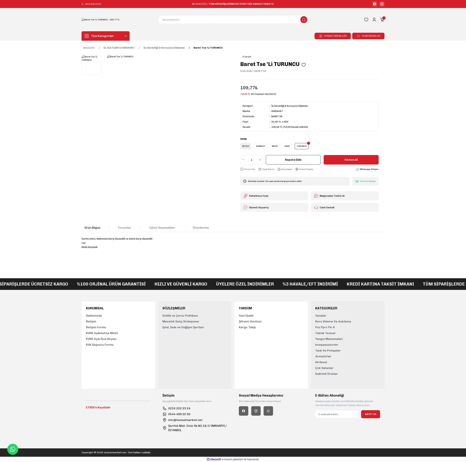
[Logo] (101, 19)
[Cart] (382, 19)
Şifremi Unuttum (250, 321)
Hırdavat (321, 362)
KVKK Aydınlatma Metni (102, 333)
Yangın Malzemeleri (329, 339)
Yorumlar (124, 227)
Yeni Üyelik (246, 315)
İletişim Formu (96, 327)
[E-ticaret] (232, 459)
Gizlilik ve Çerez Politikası (180, 315)
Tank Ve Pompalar (328, 350)
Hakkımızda (94, 315)
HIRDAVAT (277, 111)
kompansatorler (326, 344)
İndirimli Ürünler (326, 373)
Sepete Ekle (293, 159)
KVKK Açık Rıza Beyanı (101, 339)
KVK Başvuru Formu (100, 344)
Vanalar (320, 315)
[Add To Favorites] (304, 65)
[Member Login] (374, 19)
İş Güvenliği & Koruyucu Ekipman (289, 106)
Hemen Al (351, 159)
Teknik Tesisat (325, 333)
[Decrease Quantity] (242, 159)
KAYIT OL (370, 414)
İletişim (91, 321)
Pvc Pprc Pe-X (325, 327)
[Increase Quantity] (260, 159)
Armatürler (323, 356)
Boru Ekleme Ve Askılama (333, 321)
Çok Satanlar (324, 368)
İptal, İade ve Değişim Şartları (183, 327)
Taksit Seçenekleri (162, 227)
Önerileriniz (201, 227)
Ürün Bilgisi (92, 227)
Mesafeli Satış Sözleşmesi (180, 321)
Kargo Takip (247, 327)
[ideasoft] (214, 459)
